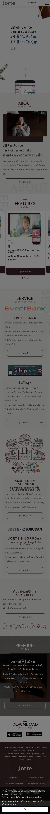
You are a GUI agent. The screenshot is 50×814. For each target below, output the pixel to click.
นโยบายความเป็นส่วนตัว (13, 801)
